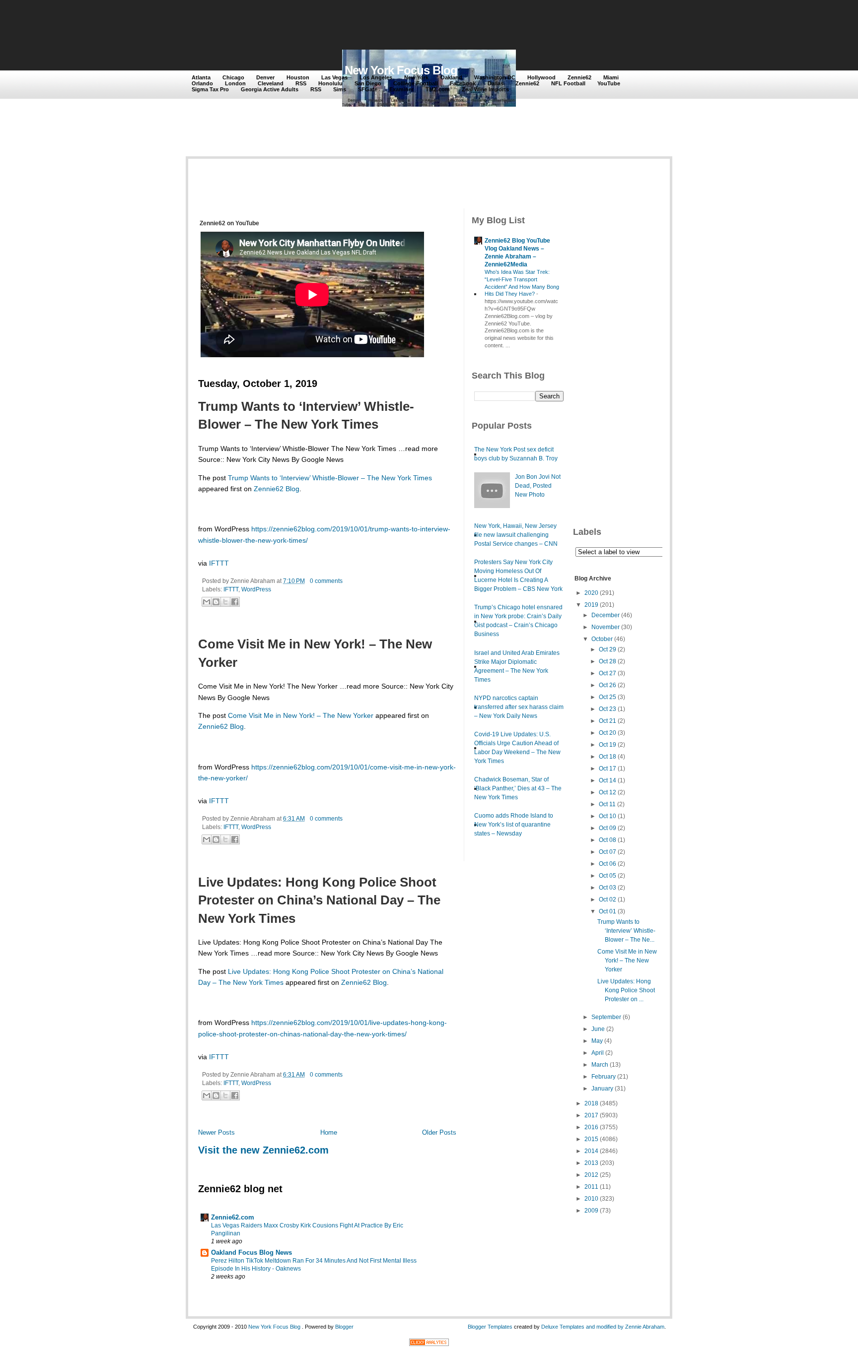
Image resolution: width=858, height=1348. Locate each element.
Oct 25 (607, 697)
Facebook (463, 83)
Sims (339, 89)
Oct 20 (607, 732)
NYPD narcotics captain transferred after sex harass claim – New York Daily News (519, 707)
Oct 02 (607, 899)
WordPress (256, 589)
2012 (591, 1174)
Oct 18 (607, 756)
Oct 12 (607, 792)
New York (416, 77)
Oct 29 (607, 649)
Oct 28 (607, 661)
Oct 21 (607, 720)
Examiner (401, 89)
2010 (591, 1198)
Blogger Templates (490, 1327)
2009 (591, 1210)
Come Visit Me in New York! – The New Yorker (315, 653)
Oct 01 (607, 911)
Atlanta (201, 77)
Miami (611, 77)
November (605, 627)
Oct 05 (607, 875)
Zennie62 (579, 77)
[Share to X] (225, 602)
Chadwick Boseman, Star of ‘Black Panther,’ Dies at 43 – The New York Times (518, 788)
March (599, 1064)
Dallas (495, 83)
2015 (591, 1139)
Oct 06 (607, 863)
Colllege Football (415, 83)
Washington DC (494, 77)
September (606, 1017)
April (597, 1052)
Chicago (233, 77)
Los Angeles (375, 77)
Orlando (202, 83)
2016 (591, 1127)
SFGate (367, 89)
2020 (591, 592)
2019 (591, 604)
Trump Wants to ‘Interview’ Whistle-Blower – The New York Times (306, 415)
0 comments (326, 581)
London (235, 83)
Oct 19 (607, 744)
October (602, 639)
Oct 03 (607, 887)
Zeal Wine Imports (485, 89)
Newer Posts (216, 1132)
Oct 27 (607, 673)
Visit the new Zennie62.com (263, 1150)
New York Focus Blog (401, 70)
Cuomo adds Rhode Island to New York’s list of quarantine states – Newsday (513, 824)
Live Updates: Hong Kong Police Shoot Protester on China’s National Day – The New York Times (319, 900)
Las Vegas (334, 77)
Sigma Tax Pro (210, 89)
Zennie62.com (232, 1217)
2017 (591, 1115)
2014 (591, 1151)
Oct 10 (607, 816)
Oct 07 (607, 851)
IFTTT (219, 563)
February (603, 1076)
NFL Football (568, 83)
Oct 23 (607, 709)
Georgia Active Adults (269, 89)
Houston (297, 77)
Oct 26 (607, 685)
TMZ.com (438, 89)
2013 (591, 1162)
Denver (265, 77)
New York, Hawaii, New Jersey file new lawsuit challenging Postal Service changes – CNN (516, 534)
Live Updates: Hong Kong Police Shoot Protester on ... (626, 990)
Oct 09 (607, 828)
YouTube (608, 83)
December (605, 615)
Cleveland (271, 83)
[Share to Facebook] (235, 602)
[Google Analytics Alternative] (429, 1344)
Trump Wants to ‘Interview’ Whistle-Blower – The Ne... (626, 930)
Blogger (344, 1327)
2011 (591, 1186)
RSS (300, 83)
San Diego (368, 83)
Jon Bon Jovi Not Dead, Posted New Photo (538, 485)
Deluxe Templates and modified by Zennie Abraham (602, 1327)
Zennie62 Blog (276, 489)
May (597, 1040)
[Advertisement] (374, 25)
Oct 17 (607, 768)
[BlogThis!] (216, 602)
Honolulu (330, 83)
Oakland (451, 77)
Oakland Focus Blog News (251, 1252)
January (602, 1088)
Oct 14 (607, 780)
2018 (591, 1103)
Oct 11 (607, 804)
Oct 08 (607, 839)
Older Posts (439, 1132)
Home (328, 1132)
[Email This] (207, 602)
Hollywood (541, 77)
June (598, 1029)
